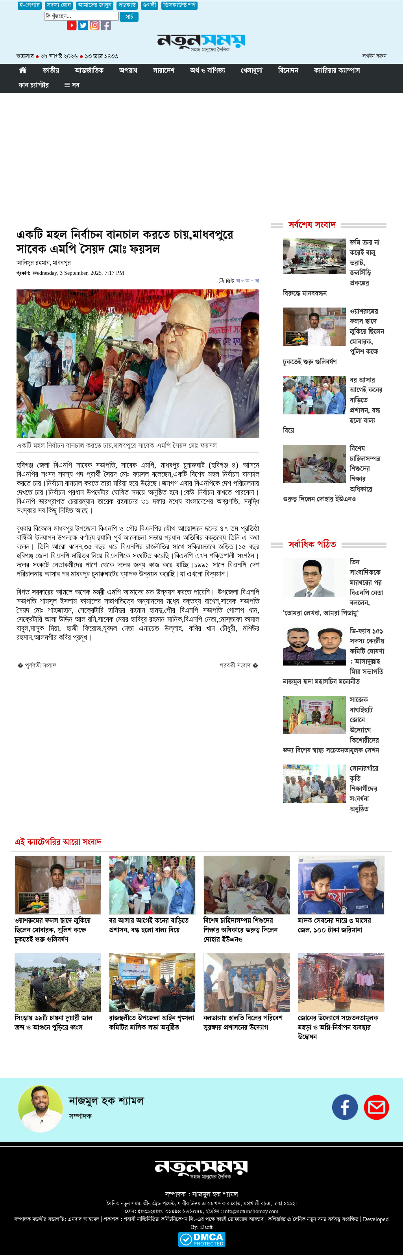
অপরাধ (128, 71)
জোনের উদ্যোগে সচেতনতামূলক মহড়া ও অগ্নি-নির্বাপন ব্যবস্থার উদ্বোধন (338, 1028)
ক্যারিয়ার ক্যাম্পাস (337, 71)
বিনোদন (288, 71)
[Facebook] (95, 29)
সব (74, 86)
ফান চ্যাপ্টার (33, 86)
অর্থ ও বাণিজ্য (207, 71)
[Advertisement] (201, 152)
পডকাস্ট (127, 5)
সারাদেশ (163, 71)
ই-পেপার (30, 5)
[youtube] (72, 29)
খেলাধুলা (252, 71)
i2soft (206, 1228)
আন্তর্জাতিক (89, 71)
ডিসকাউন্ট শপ (179, 5)
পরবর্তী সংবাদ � (239, 666)
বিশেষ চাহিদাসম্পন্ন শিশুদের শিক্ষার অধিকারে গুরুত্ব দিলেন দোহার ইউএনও (240, 930)
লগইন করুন (374, 57)
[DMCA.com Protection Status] (202, 1246)
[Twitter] (83, 29)
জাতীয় (51, 71)
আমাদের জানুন (94, 5)
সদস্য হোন (59, 5)
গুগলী (149, 5)
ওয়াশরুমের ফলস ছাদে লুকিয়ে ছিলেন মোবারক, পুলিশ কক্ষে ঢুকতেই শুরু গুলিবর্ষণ (53, 930)
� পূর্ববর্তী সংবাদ (36, 666)
